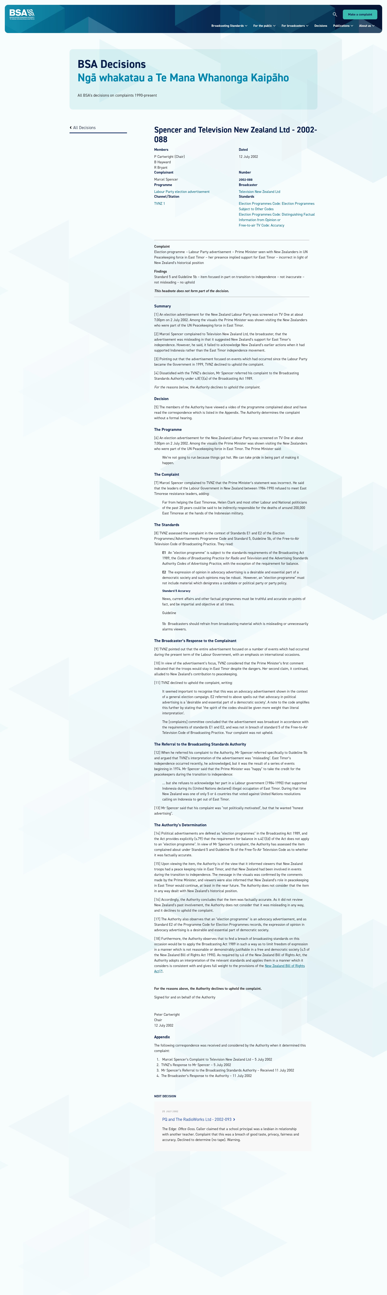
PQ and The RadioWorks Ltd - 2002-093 (197, 1119)
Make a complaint (360, 14)
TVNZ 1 (159, 203)
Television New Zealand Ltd (259, 191)
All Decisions (84, 127)
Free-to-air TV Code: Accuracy (261, 225)
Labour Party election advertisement (182, 191)
